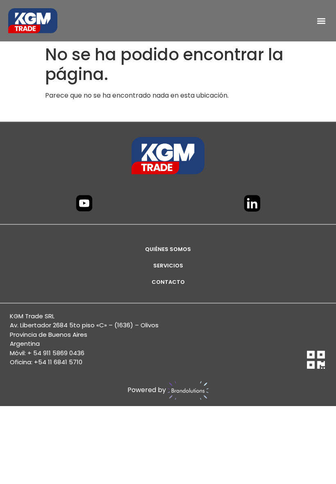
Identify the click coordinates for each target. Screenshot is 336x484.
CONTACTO (168, 282)
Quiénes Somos (168, 249)
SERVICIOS (168, 265)
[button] (321, 20)
